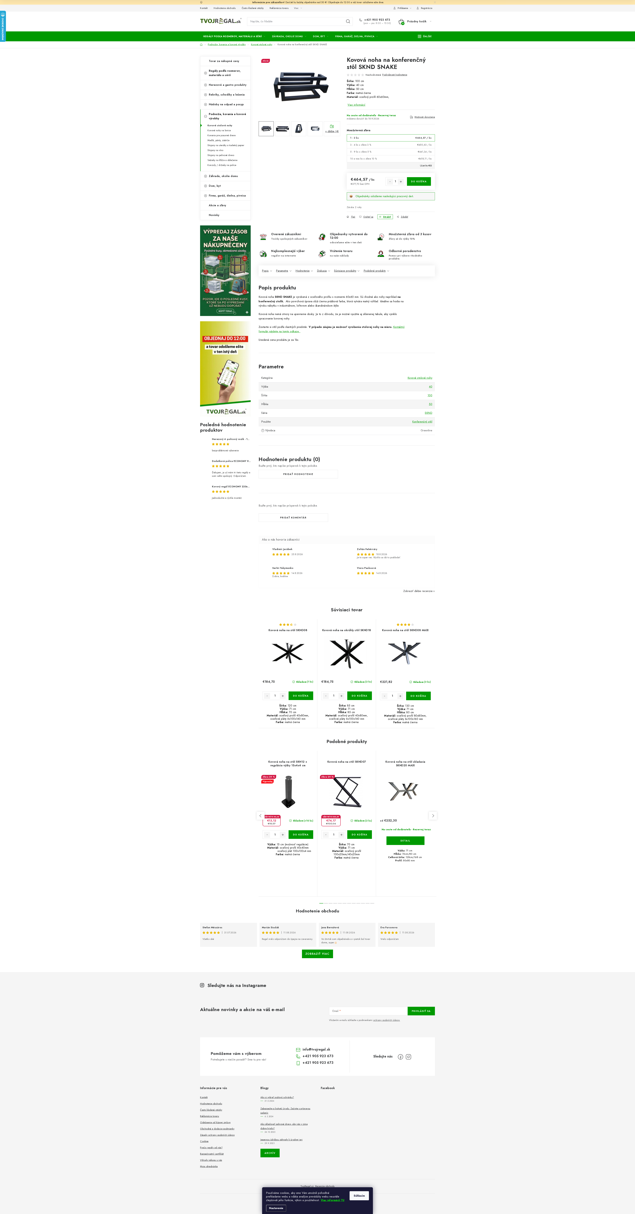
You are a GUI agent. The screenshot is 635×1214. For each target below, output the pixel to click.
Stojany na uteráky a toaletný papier (226, 145)
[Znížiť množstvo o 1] (390, 182)
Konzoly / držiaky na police (222, 165)
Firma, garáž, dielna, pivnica (227, 195)
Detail (405, 840)
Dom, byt (215, 186)
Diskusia (322, 271)
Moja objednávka (209, 1166)
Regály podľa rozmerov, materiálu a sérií (225, 73)
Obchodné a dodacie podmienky (217, 1128)
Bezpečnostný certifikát (212, 1153)
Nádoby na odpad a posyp (226, 104)
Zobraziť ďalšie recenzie (417, 591)
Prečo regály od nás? (211, 1147)
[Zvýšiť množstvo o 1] (401, 182)
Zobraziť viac (317, 954)
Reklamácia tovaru (279, 8)
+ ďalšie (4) (332, 131)
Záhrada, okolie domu (223, 176)
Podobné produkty (375, 271)
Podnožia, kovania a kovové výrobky (227, 116)
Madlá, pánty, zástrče (219, 140)
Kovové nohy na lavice (219, 130)
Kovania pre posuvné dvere (222, 135)
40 (430, 387)
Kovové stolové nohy (220, 125)
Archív (270, 1153)
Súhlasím (359, 1196)
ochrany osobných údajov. (386, 1020)
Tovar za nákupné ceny (224, 61)
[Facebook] (400, 1056)
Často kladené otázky (253, 8)
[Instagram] (408, 1056)
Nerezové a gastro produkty (227, 85)
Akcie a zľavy (217, 205)
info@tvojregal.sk (316, 1049)
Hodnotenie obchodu (225, 8)
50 (430, 404)
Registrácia (426, 8)
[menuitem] (234, 36)
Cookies (204, 1141)
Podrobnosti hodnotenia (394, 74)
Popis (265, 271)
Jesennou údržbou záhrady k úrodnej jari (281, 1139)
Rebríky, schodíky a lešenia (227, 95)
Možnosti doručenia (425, 117)
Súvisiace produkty (345, 271)
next (433, 816)
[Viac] (425, 36)
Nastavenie (276, 1208)
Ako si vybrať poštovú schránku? (277, 1097)
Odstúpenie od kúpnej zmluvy (215, 1122)
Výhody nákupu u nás (211, 1160)
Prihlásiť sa (421, 1011)
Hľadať (348, 21)
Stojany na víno (215, 150)
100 (430, 395)
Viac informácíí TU (332, 1200)
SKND (428, 413)
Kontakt (204, 8)
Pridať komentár (293, 517)
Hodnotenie (303, 271)
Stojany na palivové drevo (221, 155)
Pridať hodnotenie (298, 474)
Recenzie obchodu (325, 1186)
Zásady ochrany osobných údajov (217, 1135)
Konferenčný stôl (422, 422)
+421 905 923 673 (376, 19)
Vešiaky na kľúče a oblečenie (222, 160)
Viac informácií (356, 105)
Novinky (214, 215)
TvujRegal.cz (307, 1186)
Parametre (282, 271)
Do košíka (419, 181)
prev (261, 816)
